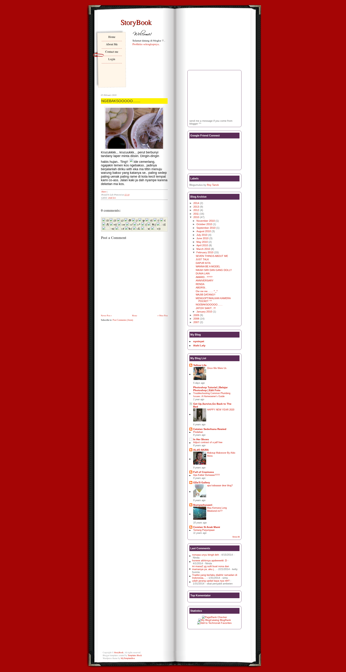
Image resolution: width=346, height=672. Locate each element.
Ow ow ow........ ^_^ (207, 291)
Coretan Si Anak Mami (206, 527)
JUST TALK (202, 259)
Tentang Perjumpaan (204, 530)
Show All (235, 537)
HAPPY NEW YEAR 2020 (220, 409)
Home (111, 37)
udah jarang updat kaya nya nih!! (211, 580)
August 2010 (203, 231)
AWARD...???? (204, 277)
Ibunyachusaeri (202, 504)
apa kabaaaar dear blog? (220, 485)
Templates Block (135, 655)
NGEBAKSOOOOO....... (120, 101)
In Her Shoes (201, 439)
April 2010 (202, 245)
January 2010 (204, 311)
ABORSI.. (201, 287)
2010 (196, 217)
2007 (196, 322)
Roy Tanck (213, 184)
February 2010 (204, 252)
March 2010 (203, 248)
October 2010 (204, 224)
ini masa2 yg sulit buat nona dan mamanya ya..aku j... (210, 568)
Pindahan (198, 432)
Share (103, 191)
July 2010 (201, 234)
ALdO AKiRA (201, 449)
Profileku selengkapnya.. (146, 44)
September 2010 (206, 227)
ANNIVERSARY (204, 280)
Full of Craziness (203, 472)
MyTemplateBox (128, 658)
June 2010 (202, 238)
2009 (196, 315)
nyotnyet (198, 341)
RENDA (200, 284)
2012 (196, 210)
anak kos (112, 197)
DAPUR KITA (203, 263)
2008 (196, 318)
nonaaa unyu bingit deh (205, 554)
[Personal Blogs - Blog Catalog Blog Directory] (214, 620)
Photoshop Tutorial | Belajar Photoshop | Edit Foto (210, 389)
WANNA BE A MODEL (208, 266)
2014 (196, 203)
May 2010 (202, 241)
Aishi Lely (199, 345)
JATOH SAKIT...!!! (206, 308)
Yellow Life (200, 365)
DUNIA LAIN (203, 273)
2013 (196, 206)
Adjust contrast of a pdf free (207, 442)
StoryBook (136, 22)
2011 (196, 213)
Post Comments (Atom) (123, 320)
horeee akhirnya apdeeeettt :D (209, 560)
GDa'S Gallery (201, 482)
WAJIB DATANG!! (205, 294)
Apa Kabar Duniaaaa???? (206, 475)
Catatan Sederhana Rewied (209, 429)
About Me (112, 44)
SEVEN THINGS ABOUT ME (212, 256)
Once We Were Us (217, 368)
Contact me (111, 51)
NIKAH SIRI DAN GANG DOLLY (214, 270)
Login (111, 59)
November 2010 (205, 220)
